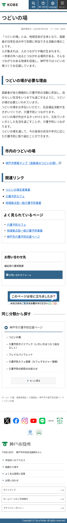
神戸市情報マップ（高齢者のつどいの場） (31, 163)
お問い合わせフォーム (20, 274)
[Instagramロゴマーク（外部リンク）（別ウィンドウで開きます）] (25, 421)
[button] (33, 5)
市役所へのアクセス (15, 460)
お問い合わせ (12, 480)
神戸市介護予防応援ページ (26, 327)
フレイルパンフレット (21, 354)
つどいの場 (15, 337)
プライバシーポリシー (13, 507)
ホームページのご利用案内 (15, 498)
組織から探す (12, 466)
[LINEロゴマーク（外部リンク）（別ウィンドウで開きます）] (42, 421)
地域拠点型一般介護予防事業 (23, 203)
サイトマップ (9, 489)
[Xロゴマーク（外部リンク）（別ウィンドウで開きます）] (7, 421)
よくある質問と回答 (15, 473)
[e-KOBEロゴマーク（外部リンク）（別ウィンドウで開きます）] (30, 432)
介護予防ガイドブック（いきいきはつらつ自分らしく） (34, 345)
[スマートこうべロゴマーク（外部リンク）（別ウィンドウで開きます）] (60, 421)
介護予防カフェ (15, 196)
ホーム (5, 397)
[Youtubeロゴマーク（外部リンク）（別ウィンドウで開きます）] (33, 421)
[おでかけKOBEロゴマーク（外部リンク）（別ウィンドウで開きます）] (39, 432)
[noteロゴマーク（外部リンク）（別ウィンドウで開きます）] (51, 421)
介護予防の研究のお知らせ (23, 368)
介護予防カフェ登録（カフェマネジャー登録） (34, 361)
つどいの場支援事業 (17, 189)
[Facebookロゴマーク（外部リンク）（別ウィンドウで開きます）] (16, 421)
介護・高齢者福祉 (18, 397)
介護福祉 (33, 397)
